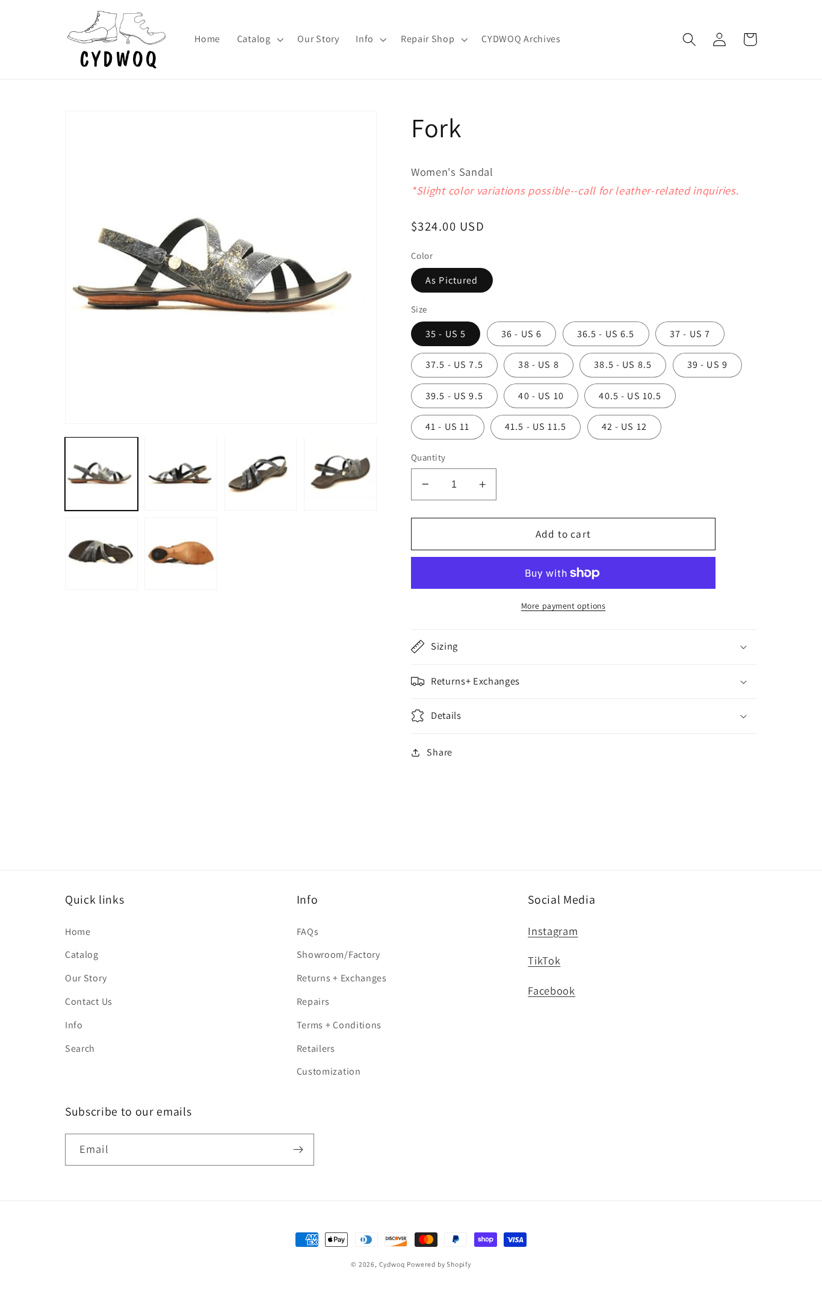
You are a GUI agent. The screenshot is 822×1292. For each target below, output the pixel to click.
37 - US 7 (690, 334)
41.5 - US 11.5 (535, 426)
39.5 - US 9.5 (454, 396)
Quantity (428, 457)
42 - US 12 (624, 426)
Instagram (553, 931)
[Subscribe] (298, 1150)
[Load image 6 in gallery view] (180, 553)
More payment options (563, 605)
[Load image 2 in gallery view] (180, 473)
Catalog (82, 954)
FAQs (308, 931)
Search (80, 1048)
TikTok (544, 960)
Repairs (313, 1001)
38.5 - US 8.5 (623, 364)
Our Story (86, 978)
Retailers (316, 1048)
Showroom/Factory (338, 954)
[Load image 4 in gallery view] (340, 473)
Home (78, 931)
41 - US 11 (447, 426)
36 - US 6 (521, 334)
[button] (259, 39)
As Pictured (451, 280)
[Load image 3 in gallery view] (260, 473)
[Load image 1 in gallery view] (101, 473)
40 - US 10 (541, 396)
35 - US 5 (445, 334)
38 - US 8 (538, 364)
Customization (329, 1071)
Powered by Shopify (439, 1264)
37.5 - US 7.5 (454, 364)
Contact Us (89, 1001)
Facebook (551, 990)
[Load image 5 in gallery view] (101, 553)
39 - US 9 (707, 364)
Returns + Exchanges (342, 978)
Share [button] (439, 752)
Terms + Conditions (339, 1025)
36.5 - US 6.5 (606, 334)
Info (74, 1025)
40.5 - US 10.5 (630, 396)
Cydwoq (392, 1264)
